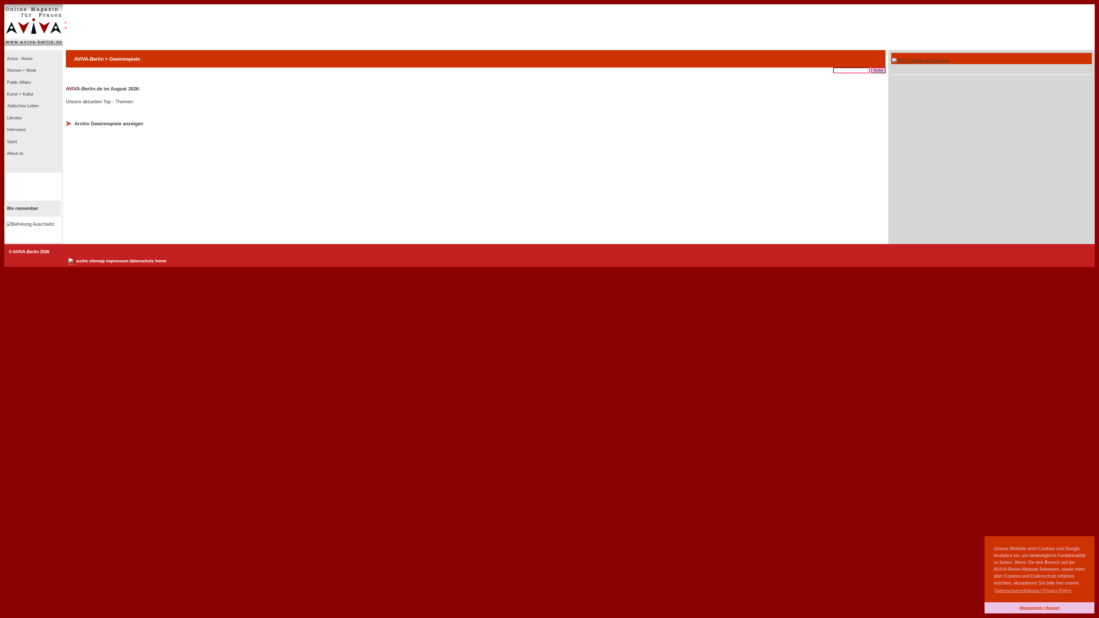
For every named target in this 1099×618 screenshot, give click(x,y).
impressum (117, 261)
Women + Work (21, 70)
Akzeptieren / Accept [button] (1039, 607)
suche (82, 261)
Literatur (14, 118)
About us (14, 153)
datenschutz (141, 261)
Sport (11, 141)
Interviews (16, 129)
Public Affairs (18, 82)
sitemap (97, 261)
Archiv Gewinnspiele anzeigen (108, 123)
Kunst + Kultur (19, 94)
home (160, 261)
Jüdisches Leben (22, 106)
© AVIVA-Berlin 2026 (29, 251)
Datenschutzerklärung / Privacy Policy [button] (1033, 590)
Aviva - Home (19, 58)
